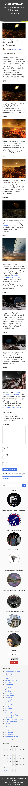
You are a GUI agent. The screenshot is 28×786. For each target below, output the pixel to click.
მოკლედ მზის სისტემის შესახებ (12, 407)
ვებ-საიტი (5, 462)
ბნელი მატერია (9, 684)
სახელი (5, 448)
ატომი (7, 678)
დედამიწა (8, 691)
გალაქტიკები (9, 687)
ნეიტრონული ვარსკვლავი (12, 715)
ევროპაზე (5, 225)
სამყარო (7, 723)
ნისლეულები (9, 717)
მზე (11, 40)
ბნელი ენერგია (9, 682)
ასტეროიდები (9, 674)
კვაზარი (7, 702)
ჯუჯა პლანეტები (9, 739)
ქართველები (9, 732)
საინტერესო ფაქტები (11, 721)
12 (11, 758)
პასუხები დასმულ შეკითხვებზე (14, 719)
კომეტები (7, 706)
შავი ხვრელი (9, 734)
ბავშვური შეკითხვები (11, 680)
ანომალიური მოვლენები (12, 671)
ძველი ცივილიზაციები (11, 736)
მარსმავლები (9, 708)
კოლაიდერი (8, 704)
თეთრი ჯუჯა (8, 700)
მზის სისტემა (15, 40)
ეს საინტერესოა (9, 695)
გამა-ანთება (8, 689)
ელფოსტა (5, 455)
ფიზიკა (7, 730)
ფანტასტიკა (8, 728)
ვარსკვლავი (8, 697)
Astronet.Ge (14, 3)
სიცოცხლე (8, 726)
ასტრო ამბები (9, 676)
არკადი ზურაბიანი (17, 49)
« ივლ (5, 770)
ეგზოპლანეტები (9, 693)
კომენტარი (5, 424)
